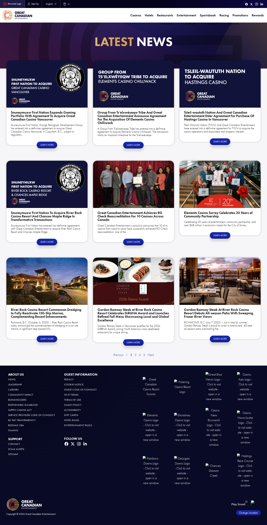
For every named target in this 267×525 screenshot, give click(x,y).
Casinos (135, 15)
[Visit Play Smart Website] (239, 503)
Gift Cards (71, 415)
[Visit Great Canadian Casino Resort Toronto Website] (151, 386)
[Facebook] (246, 4)
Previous (118, 355)
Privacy (69, 379)
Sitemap (13, 454)
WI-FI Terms (71, 394)
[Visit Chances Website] (214, 470)
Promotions (240, 15)
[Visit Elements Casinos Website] (151, 427)
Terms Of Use (72, 399)
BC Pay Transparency (21, 420)
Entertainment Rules (78, 425)
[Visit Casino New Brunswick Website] (214, 427)
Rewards (258, 15)
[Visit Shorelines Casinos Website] (182, 427)
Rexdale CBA (16, 425)
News (12, 379)
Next (151, 355)
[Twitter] (251, 4)
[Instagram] (256, 4)
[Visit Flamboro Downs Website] (151, 470)
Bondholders (17, 399)
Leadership (15, 384)
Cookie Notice (74, 384)
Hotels (149, 15)
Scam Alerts (16, 449)
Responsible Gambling (23, 404)
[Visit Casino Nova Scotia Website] (245, 427)
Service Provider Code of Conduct (31, 415)
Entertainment (186, 15)
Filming (13, 430)
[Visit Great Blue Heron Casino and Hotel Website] (214, 386)
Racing (224, 15)
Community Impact (20, 394)
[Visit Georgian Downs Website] (182, 470)
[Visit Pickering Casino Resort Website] (182, 386)
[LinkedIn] (261, 4)
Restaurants (165, 15)
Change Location (248, 512)
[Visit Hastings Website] (245, 470)
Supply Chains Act (20, 410)
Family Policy (72, 404)
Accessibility (72, 410)
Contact (14, 444)
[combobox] (65, 4)
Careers (13, 389)
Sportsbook (208, 15)
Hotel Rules (71, 420)
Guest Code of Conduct (80, 389)
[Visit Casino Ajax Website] (245, 386)
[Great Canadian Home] (17, 15)
